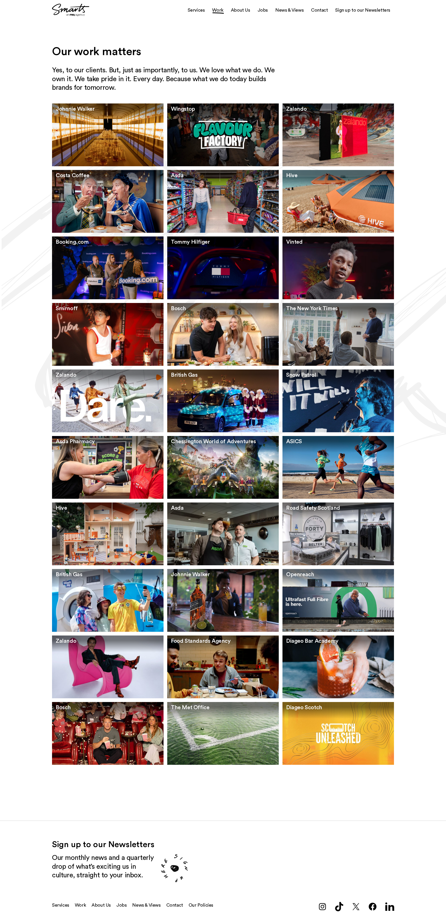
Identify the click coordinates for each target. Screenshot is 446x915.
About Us (240, 10)
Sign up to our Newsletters (362, 10)
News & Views (289, 10)
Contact (319, 10)
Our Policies (201, 905)
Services (196, 10)
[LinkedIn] (389, 906)
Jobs (263, 10)
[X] (356, 906)
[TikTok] (339, 906)
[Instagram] (322, 906)
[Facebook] (372, 906)
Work (217, 10)
